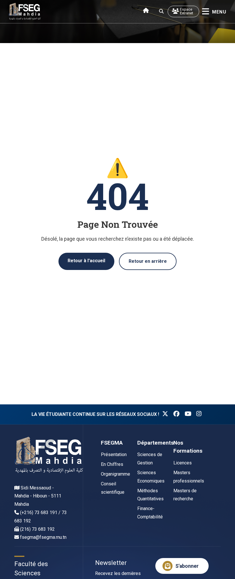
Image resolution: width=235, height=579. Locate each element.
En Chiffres (112, 464)
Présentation (114, 454)
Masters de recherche (185, 495)
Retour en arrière (148, 261)
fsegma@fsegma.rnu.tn (43, 537)
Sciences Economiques (150, 477)
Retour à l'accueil (86, 260)
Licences (182, 463)
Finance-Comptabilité (150, 513)
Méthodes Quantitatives (150, 495)
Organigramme (115, 474)
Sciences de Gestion (149, 459)
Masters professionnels (188, 477)
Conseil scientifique (112, 488)
